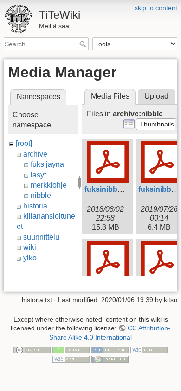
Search (83, 44)
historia (35, 206)
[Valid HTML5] (149, 349)
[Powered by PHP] (110, 349)
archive (35, 154)
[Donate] (71, 349)
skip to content (156, 8)
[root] (24, 143)
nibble (41, 195)
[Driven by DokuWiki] (110, 358)
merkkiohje (49, 185)
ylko (30, 258)
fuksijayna (47, 164)
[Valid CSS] (71, 358)
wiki (29, 247)
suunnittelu (41, 237)
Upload (156, 96)
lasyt (38, 175)
